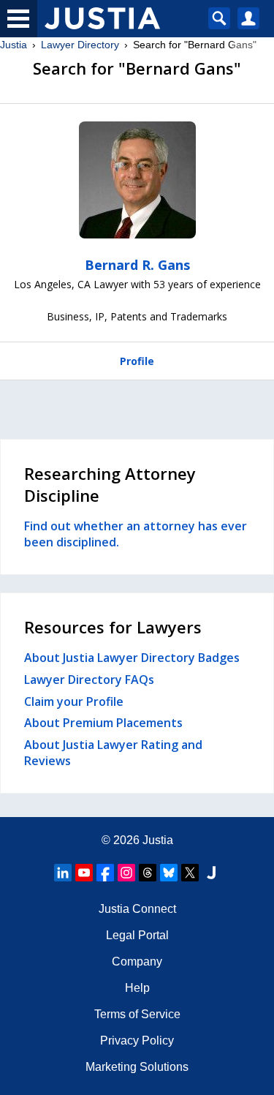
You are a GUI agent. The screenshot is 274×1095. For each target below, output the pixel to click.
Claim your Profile (73, 701)
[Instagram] (126, 872)
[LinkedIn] (63, 872)
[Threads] (147, 872)
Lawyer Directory (80, 44)
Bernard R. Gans (137, 265)
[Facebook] (105, 872)
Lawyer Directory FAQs (89, 679)
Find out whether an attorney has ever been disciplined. (135, 534)
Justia (13, 44)
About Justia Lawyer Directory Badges (132, 658)
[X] (190, 872)
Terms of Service (137, 1014)
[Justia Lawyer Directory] (211, 872)
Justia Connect (137, 909)
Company (137, 961)
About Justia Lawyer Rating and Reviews (113, 753)
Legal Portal (137, 935)
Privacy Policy (137, 1040)
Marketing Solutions (137, 1067)
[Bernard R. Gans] (137, 179)
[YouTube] (84, 872)
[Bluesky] (169, 872)
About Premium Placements (103, 723)
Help (137, 988)
